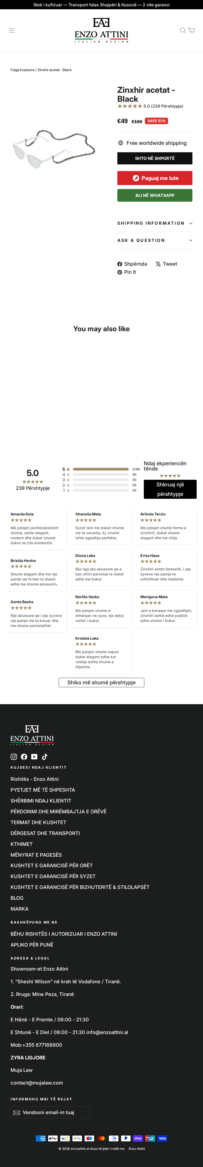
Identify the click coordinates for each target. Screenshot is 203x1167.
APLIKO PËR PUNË (32, 945)
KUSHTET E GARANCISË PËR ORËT (52, 865)
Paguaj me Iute (160, 178)
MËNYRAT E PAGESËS (36, 855)
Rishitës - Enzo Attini (35, 779)
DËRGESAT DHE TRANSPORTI (45, 833)
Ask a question (141, 240)
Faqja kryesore (23, 70)
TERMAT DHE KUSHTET (38, 822)
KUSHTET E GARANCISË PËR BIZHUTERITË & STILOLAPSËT (80, 887)
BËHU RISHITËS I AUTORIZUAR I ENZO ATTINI (64, 934)
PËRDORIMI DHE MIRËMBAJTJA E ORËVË (59, 811)
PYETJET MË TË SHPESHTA (43, 790)
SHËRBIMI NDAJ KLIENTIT (41, 801)
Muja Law (22, 1070)
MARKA (20, 909)
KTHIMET (22, 844)
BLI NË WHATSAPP (155, 195)
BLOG (17, 898)
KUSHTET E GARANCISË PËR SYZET (53, 876)
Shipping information (151, 223)
